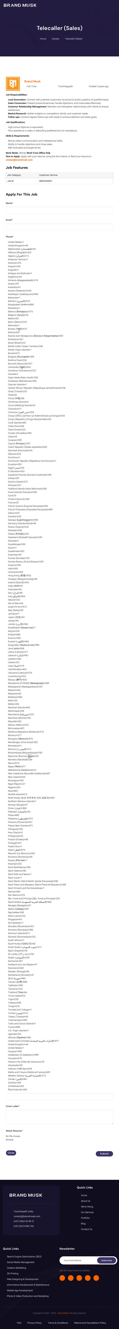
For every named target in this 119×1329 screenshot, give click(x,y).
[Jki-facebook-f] (62, 1278)
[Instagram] (79, 1278)
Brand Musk (32, 81)
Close (11, 1152)
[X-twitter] (70, 1278)
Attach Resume (14, 1131)
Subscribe (106, 1260)
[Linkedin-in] (87, 1278)
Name (9, 203)
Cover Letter (12, 1106)
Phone (9, 237)
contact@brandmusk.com (19, 160)
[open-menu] (114, 5)
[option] (59, 242)
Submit (104, 1153)
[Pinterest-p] (96, 1278)
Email (9, 220)
